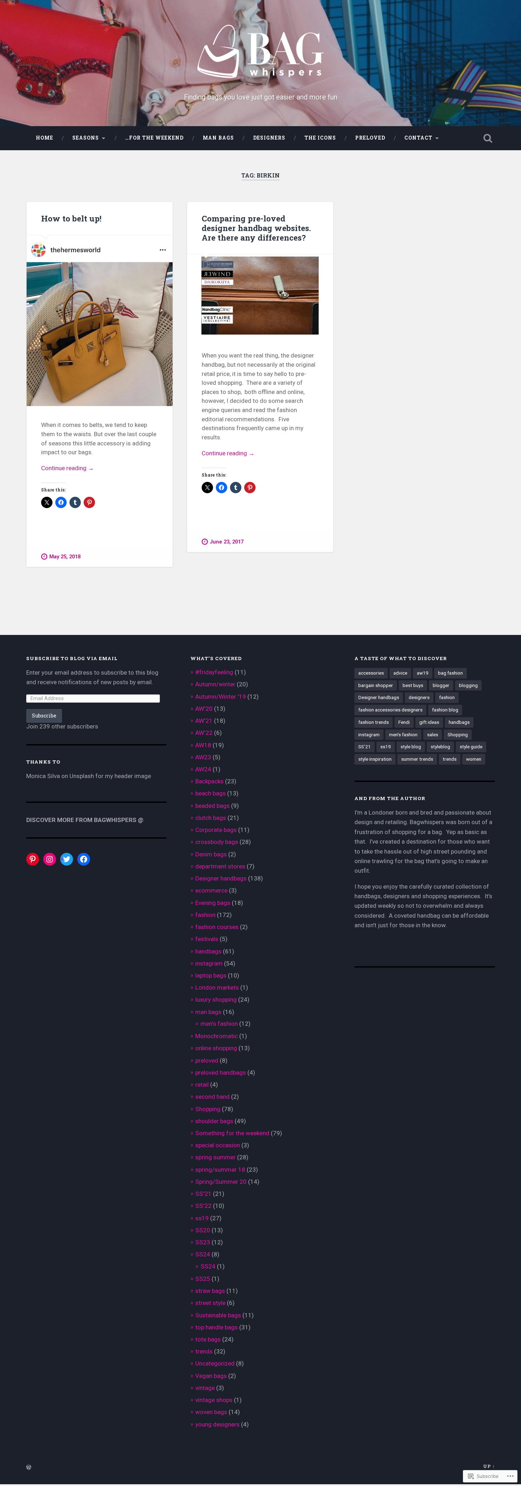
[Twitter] (66, 859)
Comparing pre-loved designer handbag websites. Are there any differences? (256, 228)
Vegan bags (211, 1375)
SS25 (202, 1278)
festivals (206, 938)
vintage (205, 1387)
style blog (410, 746)
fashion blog (445, 710)
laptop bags (210, 975)
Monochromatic (216, 1036)
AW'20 (204, 708)
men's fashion (219, 1023)
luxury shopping (216, 999)
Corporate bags (216, 829)
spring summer (215, 1157)
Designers (269, 138)
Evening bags (212, 902)
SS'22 (203, 1205)
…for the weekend (154, 138)
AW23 (203, 757)
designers (419, 697)
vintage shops (214, 1399)
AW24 (203, 769)
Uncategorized (215, 1363)
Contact (418, 138)
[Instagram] (49, 859)
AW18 (203, 745)
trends (204, 1351)
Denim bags (211, 854)
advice (400, 673)
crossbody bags (216, 841)
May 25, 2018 (64, 557)
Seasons (85, 138)
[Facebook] (83, 859)
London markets (217, 987)
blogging (468, 685)
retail (202, 1084)
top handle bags (216, 1327)
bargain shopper (375, 685)
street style (210, 1302)
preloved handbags (220, 1072)
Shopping (207, 1109)
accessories (371, 673)
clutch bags (210, 817)
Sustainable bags (218, 1315)
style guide (471, 746)
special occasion (217, 1145)
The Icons (320, 138)
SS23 (202, 1242)
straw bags (210, 1290)
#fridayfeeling (214, 672)
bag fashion (450, 673)
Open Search (488, 138)
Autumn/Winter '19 (220, 696)
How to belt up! (71, 218)
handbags (208, 951)
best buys (413, 685)
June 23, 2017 (226, 542)
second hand (212, 1096)
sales (432, 734)
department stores (220, 866)
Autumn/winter (215, 684)
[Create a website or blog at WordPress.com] (28, 1467)
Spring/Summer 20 (221, 1181)
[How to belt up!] (100, 320)
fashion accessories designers (390, 710)
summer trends (417, 759)
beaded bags (212, 805)
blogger (441, 685)
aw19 (422, 673)
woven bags (211, 1411)
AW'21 (204, 720)
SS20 (202, 1230)
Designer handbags (221, 878)
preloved (370, 138)
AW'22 (204, 732)
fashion (205, 914)
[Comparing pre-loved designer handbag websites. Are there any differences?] (260, 295)
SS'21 (203, 1193)
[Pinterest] (32, 859)
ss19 (202, 1218)
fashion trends (373, 722)
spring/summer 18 (220, 1169)
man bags (218, 138)
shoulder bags (214, 1121)
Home (44, 138)
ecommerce (211, 890)
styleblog (440, 746)
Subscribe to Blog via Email (72, 658)
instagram (209, 963)
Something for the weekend (232, 1133)
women (473, 759)
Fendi (404, 722)
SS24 (202, 1254)
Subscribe (44, 715)
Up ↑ (489, 1466)
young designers (217, 1424)
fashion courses (217, 926)
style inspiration (375, 759)
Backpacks (209, 781)
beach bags (210, 793)
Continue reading (67, 468)
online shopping (216, 1048)
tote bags (208, 1339)
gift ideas (429, 722)
